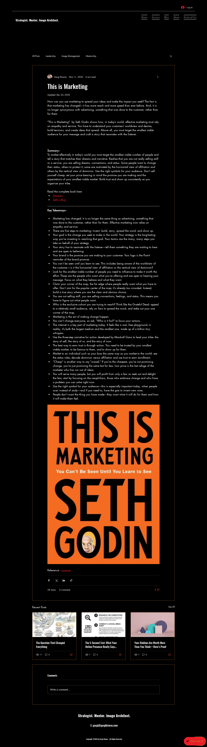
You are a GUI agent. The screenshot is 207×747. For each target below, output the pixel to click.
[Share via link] (71, 580)
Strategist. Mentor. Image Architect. (37, 20)
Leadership (51, 56)
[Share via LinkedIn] (63, 580)
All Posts (36, 56)
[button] (170, 56)
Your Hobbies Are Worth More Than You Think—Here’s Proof (150, 645)
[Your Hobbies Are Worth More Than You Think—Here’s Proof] (153, 624)
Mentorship (91, 56)
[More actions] (158, 77)
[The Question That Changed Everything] (54, 624)
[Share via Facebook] (48, 580)
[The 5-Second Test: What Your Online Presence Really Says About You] (103, 624)
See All (171, 606)
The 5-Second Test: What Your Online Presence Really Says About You (101, 645)
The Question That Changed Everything (50, 645)
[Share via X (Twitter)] (56, 580)
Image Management (71, 56)
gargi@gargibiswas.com (105, 725)
